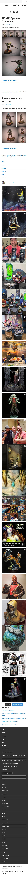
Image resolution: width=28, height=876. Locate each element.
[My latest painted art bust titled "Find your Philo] (14, 689)
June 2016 (4, 835)
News (11, 155)
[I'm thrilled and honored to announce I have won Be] (14, 431)
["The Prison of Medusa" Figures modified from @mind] (14, 457)
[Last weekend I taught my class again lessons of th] (14, 327)
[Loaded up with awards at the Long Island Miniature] (14, 586)
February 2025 (5, 790)
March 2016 (4, 845)
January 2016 (4, 852)
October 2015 (5, 858)
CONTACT (4, 178)
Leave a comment (13, 92)
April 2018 (4, 800)
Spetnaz (7, 92)
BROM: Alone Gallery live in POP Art (9, 724)
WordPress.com (5, 868)
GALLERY (4, 168)
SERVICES (4, 171)
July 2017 (4, 810)
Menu (26, 1)
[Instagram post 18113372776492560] (14, 276)
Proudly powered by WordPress (8, 866)
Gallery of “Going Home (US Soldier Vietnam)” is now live (14, 718)
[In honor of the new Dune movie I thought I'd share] (14, 612)
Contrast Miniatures (14, 5)
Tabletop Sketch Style (11, 156)
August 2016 (4, 829)
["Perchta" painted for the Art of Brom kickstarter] (14, 405)
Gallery (8, 91)
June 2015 (4, 861)
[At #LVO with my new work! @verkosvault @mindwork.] (14, 250)
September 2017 (5, 806)
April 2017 (4, 813)
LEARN (3, 165)
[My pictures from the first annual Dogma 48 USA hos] (14, 302)
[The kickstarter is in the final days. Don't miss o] (14, 663)
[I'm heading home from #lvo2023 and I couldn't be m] (14, 508)
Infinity (22, 91)
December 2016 (5, 819)
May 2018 (4, 797)
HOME (3, 161)
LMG (2, 156)
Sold (5, 92)
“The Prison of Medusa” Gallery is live (10, 721)
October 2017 (5, 803)
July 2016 (4, 832)
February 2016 (5, 848)
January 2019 (4, 793)
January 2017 (4, 816)
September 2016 (5, 826)
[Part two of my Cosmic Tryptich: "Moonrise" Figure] (14, 198)
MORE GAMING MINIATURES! (9, 80)
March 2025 (4, 787)
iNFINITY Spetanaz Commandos (11, 20)
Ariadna (19, 91)
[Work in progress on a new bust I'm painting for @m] (14, 638)
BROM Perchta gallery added (8, 710)
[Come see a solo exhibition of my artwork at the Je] (14, 534)
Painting (11, 91)
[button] (5, 33)
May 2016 (4, 839)
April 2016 (4, 842)
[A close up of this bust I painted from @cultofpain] (14, 483)
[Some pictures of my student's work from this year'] (14, 353)
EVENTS (3, 174)
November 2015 (5, 855)
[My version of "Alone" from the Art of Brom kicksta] (14, 379)
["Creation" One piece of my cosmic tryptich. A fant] (14, 224)
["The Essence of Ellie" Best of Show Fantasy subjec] (14, 560)
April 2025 (4, 784)
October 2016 (5, 823)
